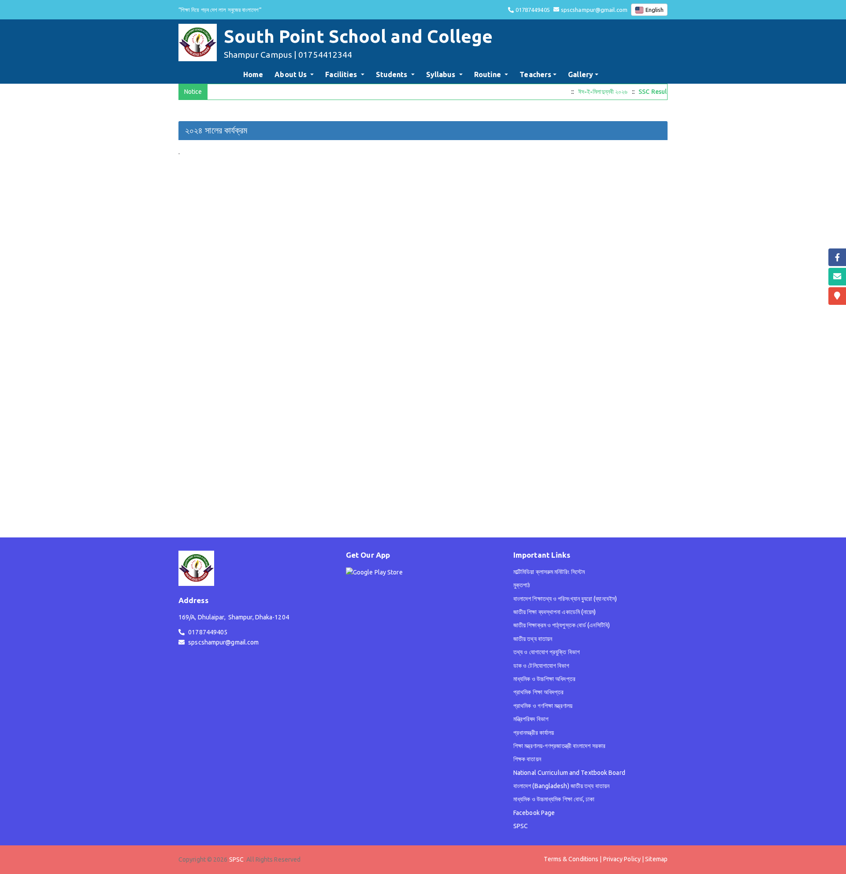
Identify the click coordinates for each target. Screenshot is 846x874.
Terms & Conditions (571, 859)
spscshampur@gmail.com (594, 10)
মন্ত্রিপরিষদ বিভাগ (531, 718)
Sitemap (656, 859)
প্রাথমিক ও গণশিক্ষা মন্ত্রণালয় (542, 705)
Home (255, 74)
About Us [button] (291, 74)
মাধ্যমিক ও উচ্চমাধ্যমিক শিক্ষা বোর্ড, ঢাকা (554, 799)
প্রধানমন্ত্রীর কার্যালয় (533, 732)
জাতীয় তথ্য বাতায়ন (532, 638)
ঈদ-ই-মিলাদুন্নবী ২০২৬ (599, 91)
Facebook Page (534, 812)
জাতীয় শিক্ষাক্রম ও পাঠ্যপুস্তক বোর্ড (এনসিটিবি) (561, 625)
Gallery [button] (580, 74)
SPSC (520, 826)
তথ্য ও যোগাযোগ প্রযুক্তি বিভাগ (546, 652)
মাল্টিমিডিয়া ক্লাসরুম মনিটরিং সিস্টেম (549, 571)
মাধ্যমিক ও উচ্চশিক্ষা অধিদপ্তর (544, 678)
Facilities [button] (342, 74)
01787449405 (533, 10)
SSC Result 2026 (658, 91)
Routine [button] (488, 74)
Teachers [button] (535, 74)
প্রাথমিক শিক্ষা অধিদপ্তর (538, 692)
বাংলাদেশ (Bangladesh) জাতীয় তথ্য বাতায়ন (561, 785)
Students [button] (392, 74)
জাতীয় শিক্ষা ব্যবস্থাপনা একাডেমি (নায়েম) (554, 611)
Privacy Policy (622, 859)
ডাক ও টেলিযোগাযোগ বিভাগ (541, 665)
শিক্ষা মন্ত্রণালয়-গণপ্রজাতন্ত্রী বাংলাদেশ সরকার (559, 745)
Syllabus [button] (441, 74)
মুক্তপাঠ (522, 585)
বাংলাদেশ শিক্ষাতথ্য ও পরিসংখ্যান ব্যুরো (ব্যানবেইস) (565, 598)
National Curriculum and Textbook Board (569, 772)
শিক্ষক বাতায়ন (527, 759)
